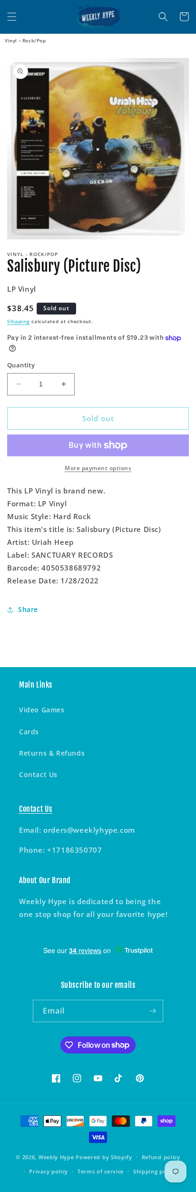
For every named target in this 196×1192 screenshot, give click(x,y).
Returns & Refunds (52, 753)
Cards (29, 731)
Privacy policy (48, 1171)
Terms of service (101, 1171)
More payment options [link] (98, 468)
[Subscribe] (152, 1011)
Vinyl (11, 40)
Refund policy (161, 1157)
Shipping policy (154, 1171)
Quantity (21, 365)
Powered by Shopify (104, 1156)
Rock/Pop (34, 40)
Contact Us (38, 774)
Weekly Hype (56, 1156)
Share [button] (28, 609)
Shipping (18, 321)
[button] (11, 16)
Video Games (42, 709)
